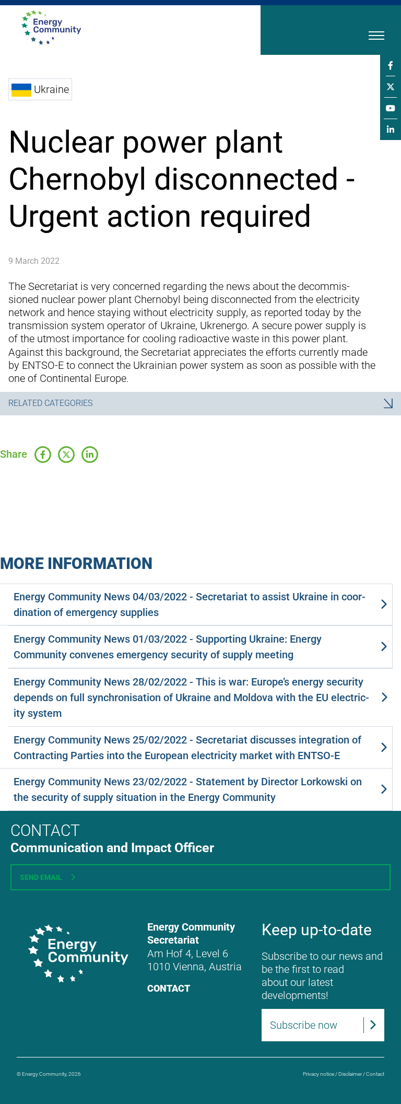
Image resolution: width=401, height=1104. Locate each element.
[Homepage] (113, 27)
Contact (168, 988)
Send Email (41, 877)
